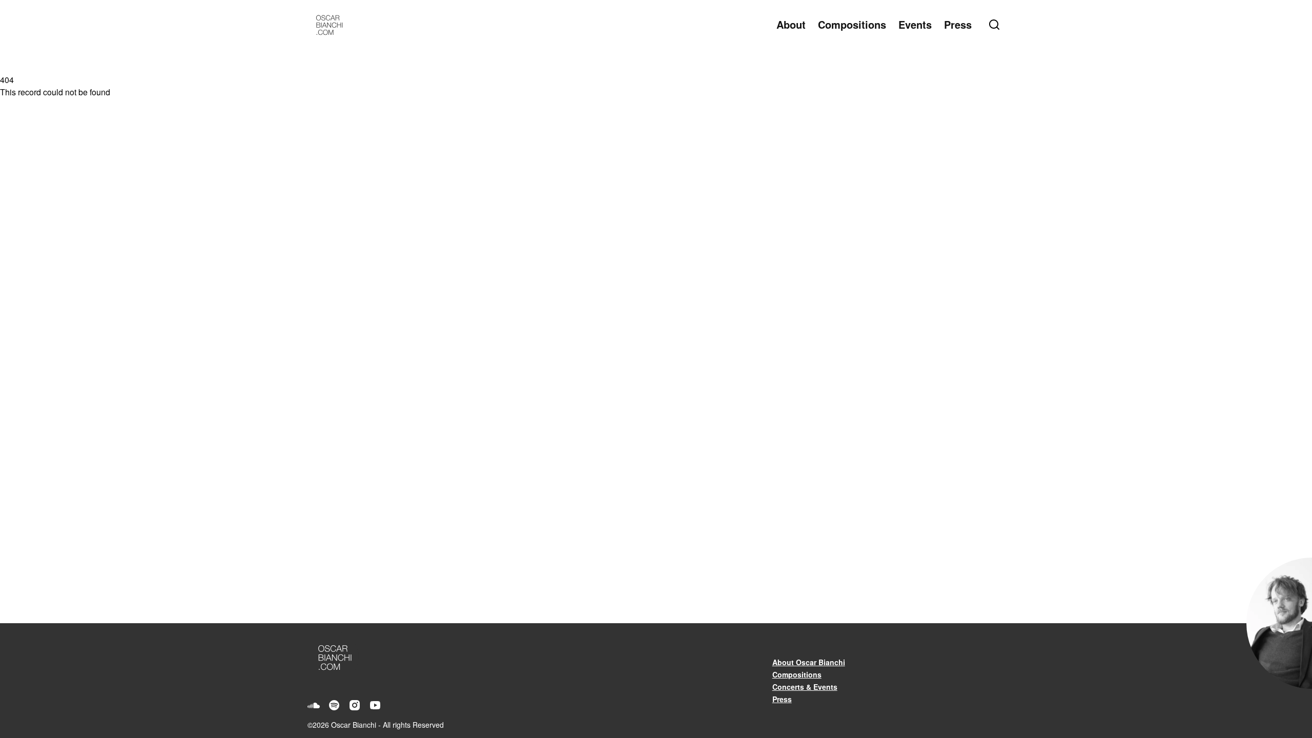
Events (915, 24)
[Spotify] (334, 705)
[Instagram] (354, 705)
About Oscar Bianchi (808, 662)
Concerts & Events (804, 687)
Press (958, 24)
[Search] (996, 24)
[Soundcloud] (314, 705)
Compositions (852, 24)
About (791, 24)
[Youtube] (375, 705)
